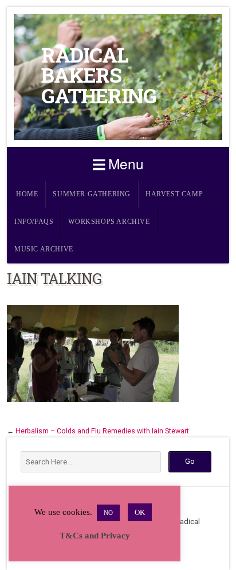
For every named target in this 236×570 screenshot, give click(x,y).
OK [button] (140, 512)
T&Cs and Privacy (95, 535)
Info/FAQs (33, 222)
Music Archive (43, 249)
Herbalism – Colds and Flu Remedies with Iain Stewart (102, 431)
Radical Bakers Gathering (98, 75)
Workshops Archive (109, 222)
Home (27, 194)
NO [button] (108, 512)
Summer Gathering (92, 194)
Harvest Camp (174, 194)
